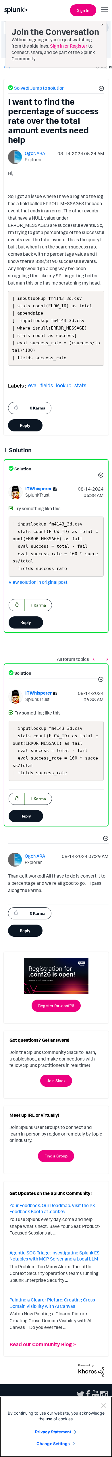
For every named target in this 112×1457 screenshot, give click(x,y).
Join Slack (56, 1080)
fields (46, 385)
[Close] (103, 1405)
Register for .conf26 (56, 1005)
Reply (25, 425)
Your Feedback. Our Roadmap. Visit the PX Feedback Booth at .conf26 (52, 1208)
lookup (64, 385)
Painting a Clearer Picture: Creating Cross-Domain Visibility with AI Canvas (52, 1303)
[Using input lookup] (106, 659)
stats (80, 385)
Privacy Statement (53, 1431)
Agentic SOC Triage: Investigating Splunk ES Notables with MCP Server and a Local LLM (54, 1256)
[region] (56, 1426)
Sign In (83, 10)
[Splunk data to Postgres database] (95, 659)
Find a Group (56, 1155)
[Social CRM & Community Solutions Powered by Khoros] (91, 1369)
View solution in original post (38, 582)
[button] (100, 89)
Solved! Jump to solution (39, 88)
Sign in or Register (68, 46)
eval (33, 385)
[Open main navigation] (104, 9)
